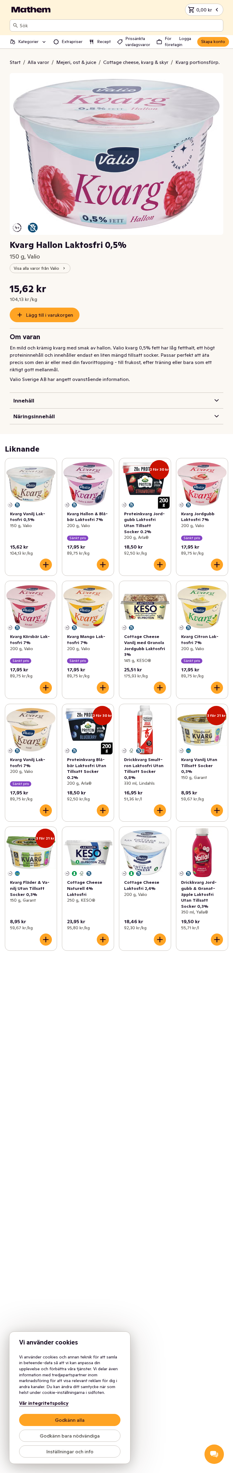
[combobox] (120, 25)
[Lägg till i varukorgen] (46, 565)
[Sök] (15, 25)
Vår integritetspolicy (44, 1403)
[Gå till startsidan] (31, 10)
